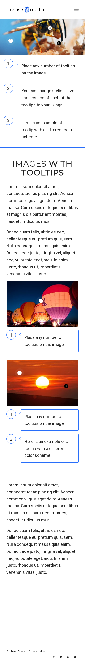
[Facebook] (53, 657)
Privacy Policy (36, 651)
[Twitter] (60, 657)
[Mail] (75, 657)
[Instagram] (68, 657)
